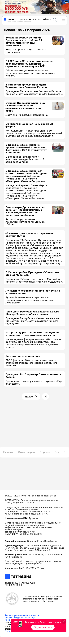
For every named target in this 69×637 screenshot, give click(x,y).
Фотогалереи (26, 452)
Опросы (45, 452)
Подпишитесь (43, 627)
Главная (8, 452)
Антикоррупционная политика (22, 615)
